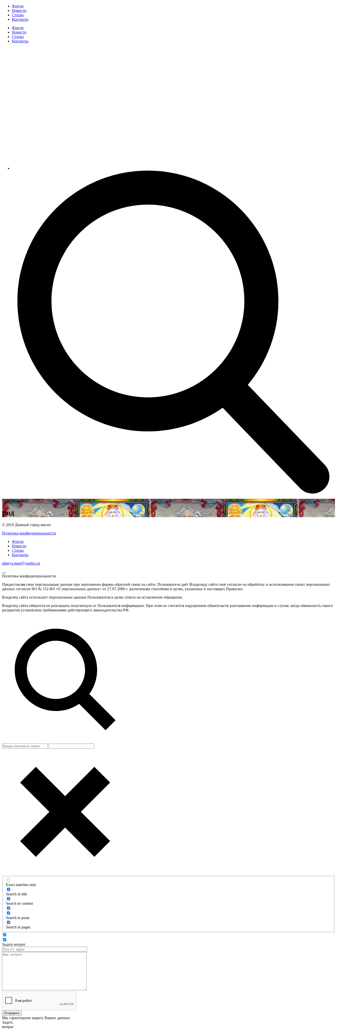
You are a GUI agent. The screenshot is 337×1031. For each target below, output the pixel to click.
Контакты (20, 19)
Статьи (18, 15)
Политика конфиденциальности (29, 533)
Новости (19, 10)
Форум (17, 6)
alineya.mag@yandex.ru (21, 563)
